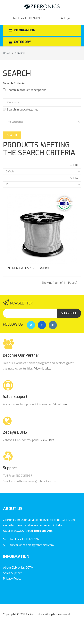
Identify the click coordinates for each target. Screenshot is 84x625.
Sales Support (12, 573)
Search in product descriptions (26, 90)
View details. (42, 368)
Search (20, 53)
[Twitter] (31, 325)
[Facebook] (42, 325)
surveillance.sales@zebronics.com (32, 545)
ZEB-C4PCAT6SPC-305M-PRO (28, 268)
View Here (60, 404)
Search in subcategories (22, 109)
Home (6, 53)
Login (67, 18)
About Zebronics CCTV (18, 568)
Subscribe (69, 313)
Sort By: (73, 165)
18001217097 (33, 18)
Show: (74, 178)
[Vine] (53, 325)
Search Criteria (14, 83)
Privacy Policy (12, 579)
